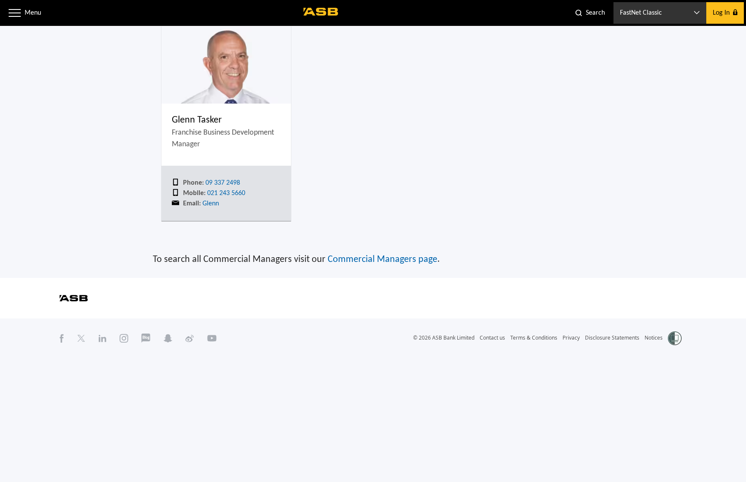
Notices (654, 337)
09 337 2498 (222, 183)
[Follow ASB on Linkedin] (102, 338)
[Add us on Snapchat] (168, 338)
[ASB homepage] (321, 12)
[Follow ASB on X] (81, 338)
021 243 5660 (225, 193)
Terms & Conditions (533, 337)
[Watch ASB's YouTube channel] (212, 338)
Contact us (492, 337)
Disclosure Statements (612, 337)
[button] (15, 13)
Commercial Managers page (382, 260)
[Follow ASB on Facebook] (62, 338)
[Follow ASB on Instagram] (124, 338)
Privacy (571, 337)
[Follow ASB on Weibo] (189, 338)
